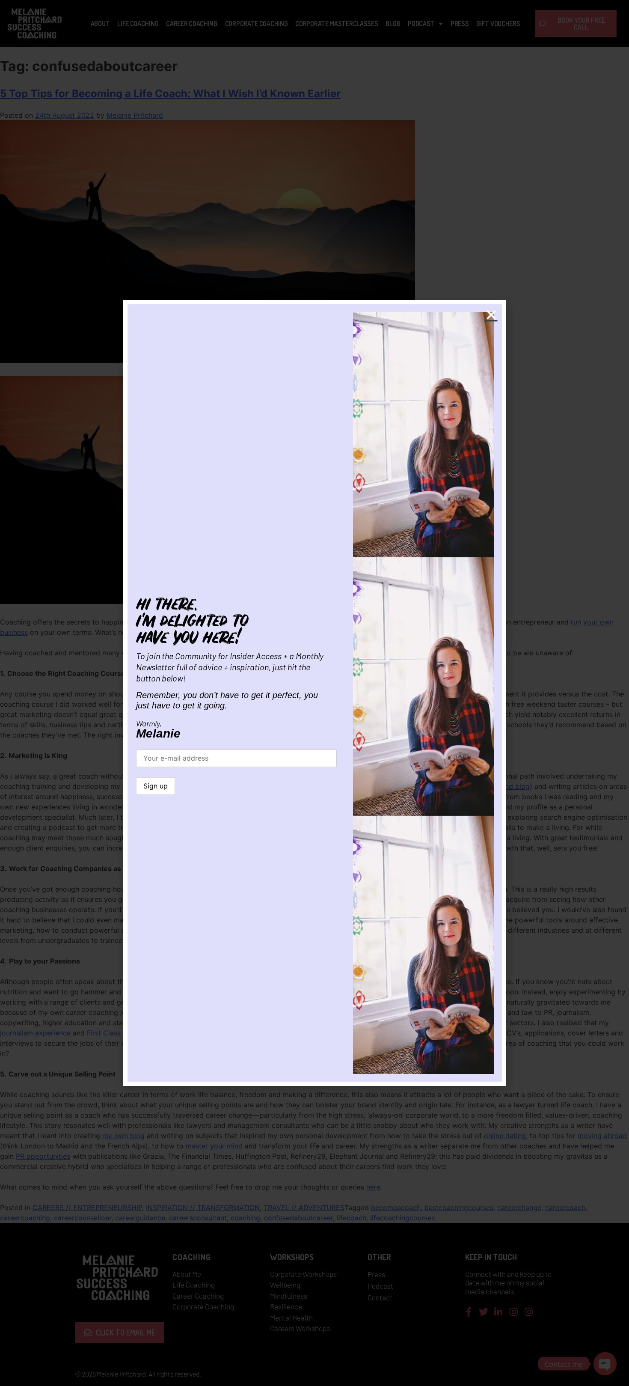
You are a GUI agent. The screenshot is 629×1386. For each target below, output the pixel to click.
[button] (491, 315)
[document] (314, 693)
